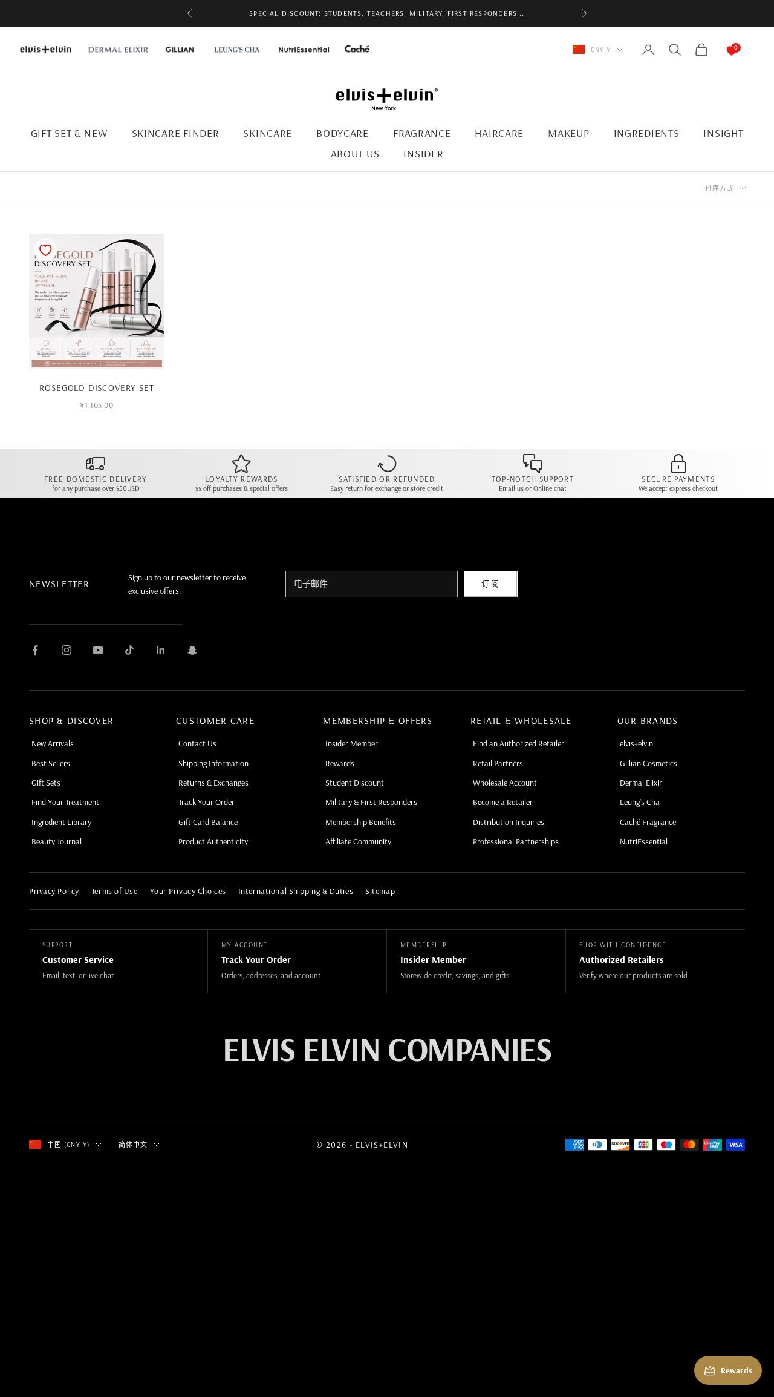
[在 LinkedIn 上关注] (161, 650)
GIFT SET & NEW (69, 133)
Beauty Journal (56, 841)
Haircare (499, 133)
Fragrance (421, 133)
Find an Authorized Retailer (518, 743)
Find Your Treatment (65, 802)
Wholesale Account (505, 782)
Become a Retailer (503, 802)
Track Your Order (206, 802)
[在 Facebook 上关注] (35, 650)
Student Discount (354, 782)
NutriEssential (644, 841)
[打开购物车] (719, 49)
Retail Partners (498, 763)
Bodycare (342, 133)
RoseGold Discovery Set (96, 387)
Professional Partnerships (516, 841)
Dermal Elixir (641, 782)
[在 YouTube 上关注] (98, 650)
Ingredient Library (61, 822)
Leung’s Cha (640, 802)
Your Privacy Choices (188, 891)
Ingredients (647, 133)
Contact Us (197, 743)
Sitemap (380, 891)
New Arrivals (52, 743)
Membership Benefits (360, 822)
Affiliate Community (358, 841)
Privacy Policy (54, 891)
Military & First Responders (371, 802)
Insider (423, 153)
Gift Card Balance (208, 822)
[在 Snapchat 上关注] (192, 650)
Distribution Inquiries (508, 822)
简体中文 (133, 1144)
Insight (723, 133)
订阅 (490, 583)
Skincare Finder (176, 133)
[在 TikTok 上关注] (129, 650)
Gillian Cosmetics (648, 763)
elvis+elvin (636, 743)
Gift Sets (45, 782)
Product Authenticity (213, 841)
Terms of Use (114, 891)
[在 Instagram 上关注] (66, 650)
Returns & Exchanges (213, 782)
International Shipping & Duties (295, 891)
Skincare (267, 133)
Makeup (568, 133)
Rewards (339, 763)
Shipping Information (213, 763)
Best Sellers (50, 763)
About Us (355, 153)
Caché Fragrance (648, 822)
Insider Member (351, 743)
